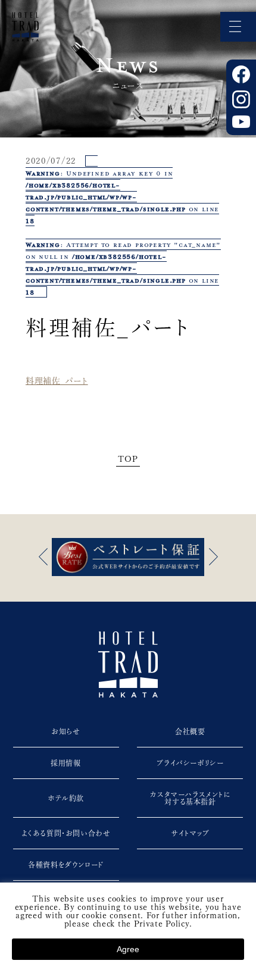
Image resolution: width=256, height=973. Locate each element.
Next (213, 556)
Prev (43, 556)
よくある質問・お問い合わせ (66, 833)
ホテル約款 (66, 798)
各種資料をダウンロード (66, 864)
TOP (128, 459)
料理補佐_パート (57, 381)
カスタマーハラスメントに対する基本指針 (190, 798)
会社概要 (190, 731)
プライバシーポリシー (190, 762)
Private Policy (161, 923)
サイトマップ (190, 833)
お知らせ (65, 731)
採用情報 (65, 762)
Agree (128, 949)
